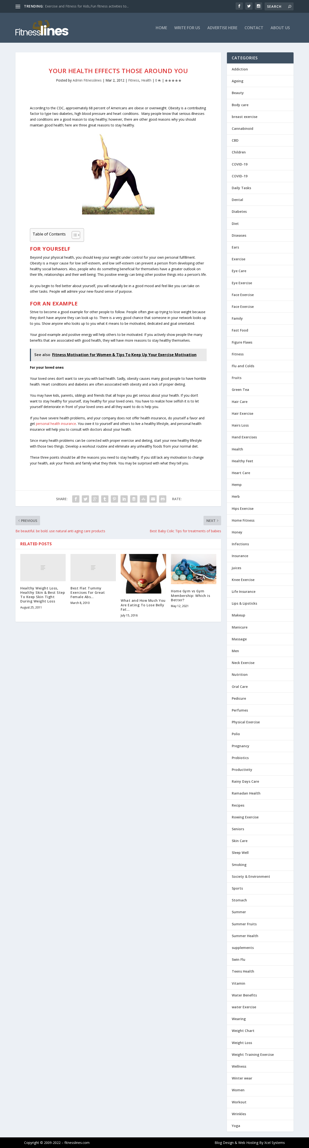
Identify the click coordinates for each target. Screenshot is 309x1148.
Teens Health (243, 971)
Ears (235, 247)
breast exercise (244, 116)
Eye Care (239, 271)
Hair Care (239, 401)
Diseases (239, 235)
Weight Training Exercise (253, 1054)
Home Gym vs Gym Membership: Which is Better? (190, 595)
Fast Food (240, 330)
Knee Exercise (243, 579)
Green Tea (240, 389)
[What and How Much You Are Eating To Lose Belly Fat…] (143, 574)
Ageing (237, 81)
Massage (239, 639)
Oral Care (240, 686)
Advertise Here (222, 28)
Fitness (133, 80)
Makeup (238, 615)
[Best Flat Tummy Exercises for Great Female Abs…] (93, 567)
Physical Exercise (246, 722)
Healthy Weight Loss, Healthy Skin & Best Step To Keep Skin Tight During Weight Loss (42, 595)
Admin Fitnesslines (87, 80)
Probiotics (240, 757)
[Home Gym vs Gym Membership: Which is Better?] (193, 569)
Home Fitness (243, 520)
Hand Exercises (244, 437)
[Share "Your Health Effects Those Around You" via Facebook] (76, 499)
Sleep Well (240, 852)
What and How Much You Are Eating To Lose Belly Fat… (143, 604)
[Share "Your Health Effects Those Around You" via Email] (153, 499)
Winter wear (242, 1078)
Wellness (239, 1066)
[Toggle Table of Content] (73, 235)
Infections (240, 544)
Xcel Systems (274, 1142)
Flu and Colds (243, 366)
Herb (236, 496)
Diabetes (239, 211)
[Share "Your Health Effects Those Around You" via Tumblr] (105, 499)
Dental (237, 199)
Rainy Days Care (245, 781)
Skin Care (239, 840)
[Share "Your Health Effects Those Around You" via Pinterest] (114, 499)
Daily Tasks (241, 188)
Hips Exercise (242, 508)
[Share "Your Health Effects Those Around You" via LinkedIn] (124, 499)
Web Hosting (248, 1142)
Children (239, 152)
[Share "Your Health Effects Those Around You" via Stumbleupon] (143, 499)
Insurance (240, 555)
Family (237, 318)
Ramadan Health (246, 793)
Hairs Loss (240, 425)
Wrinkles (239, 1114)
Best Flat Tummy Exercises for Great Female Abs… (87, 592)
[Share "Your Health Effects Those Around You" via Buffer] (134, 499)
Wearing (239, 1019)
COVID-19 (239, 164)
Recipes (238, 805)
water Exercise (244, 1007)
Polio (236, 734)
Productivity (242, 769)
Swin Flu (238, 959)
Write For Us (187, 28)
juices (236, 568)
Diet (235, 223)
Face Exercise (243, 294)
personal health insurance (56, 423)
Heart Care (241, 472)
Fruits (236, 377)
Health (146, 80)
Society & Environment (251, 876)
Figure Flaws (242, 342)
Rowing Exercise (245, 817)
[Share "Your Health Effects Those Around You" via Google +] (95, 499)
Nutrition (240, 674)
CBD (235, 140)
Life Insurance (243, 591)
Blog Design (224, 1142)
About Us (280, 28)
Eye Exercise (242, 283)
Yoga (236, 1125)
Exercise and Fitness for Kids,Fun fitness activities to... (87, 6)
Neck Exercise (243, 662)
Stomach (239, 900)
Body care (240, 105)
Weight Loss (242, 1042)
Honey (237, 532)
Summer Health (245, 936)
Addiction (240, 69)
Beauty (238, 92)
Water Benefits (244, 995)
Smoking (239, 864)
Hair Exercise (242, 413)
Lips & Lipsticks (244, 603)
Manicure (239, 627)
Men (235, 651)
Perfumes (240, 710)
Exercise (238, 259)
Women (238, 1090)
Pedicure (239, 698)
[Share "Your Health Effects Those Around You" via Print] (163, 499)
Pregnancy (240, 746)
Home (161, 28)
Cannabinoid (242, 128)
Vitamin (238, 983)
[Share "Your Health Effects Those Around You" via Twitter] (85, 499)
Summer (239, 912)
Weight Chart (243, 1030)
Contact (254, 28)
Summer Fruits (244, 924)
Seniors (238, 829)
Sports (237, 888)
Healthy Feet (242, 461)
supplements (243, 947)
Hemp (237, 484)
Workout (239, 1102)
